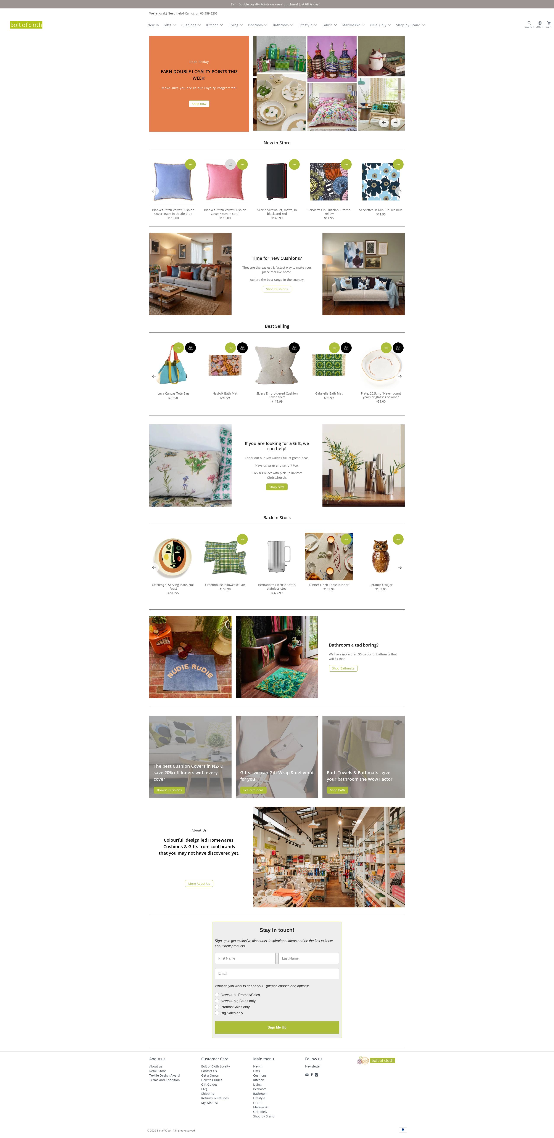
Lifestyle (305, 25)
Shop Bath (337, 790)
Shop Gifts (276, 487)
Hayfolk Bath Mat (225, 393)
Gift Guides (209, 1084)
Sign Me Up (277, 1027)
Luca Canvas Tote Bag (173, 393)
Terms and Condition (164, 1080)
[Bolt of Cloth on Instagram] (316, 1075)
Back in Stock (277, 517)
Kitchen (212, 25)
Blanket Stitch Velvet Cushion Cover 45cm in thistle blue (173, 212)
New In (153, 25)
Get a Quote (210, 1075)
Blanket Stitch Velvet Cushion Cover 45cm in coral (225, 212)
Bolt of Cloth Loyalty (215, 1066)
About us (155, 1066)
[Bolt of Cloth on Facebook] (312, 1075)
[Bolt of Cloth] (26, 25)
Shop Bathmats (343, 668)
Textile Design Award (164, 1075)
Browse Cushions (169, 790)
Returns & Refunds (215, 1098)
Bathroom (281, 25)
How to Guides (211, 1080)
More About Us (199, 883)
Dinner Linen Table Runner (329, 585)
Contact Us (209, 1071)
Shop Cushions (277, 289)
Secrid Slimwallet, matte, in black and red (277, 212)
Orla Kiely (378, 25)
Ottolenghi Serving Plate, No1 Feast (173, 587)
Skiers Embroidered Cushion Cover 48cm (277, 395)
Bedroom (255, 25)
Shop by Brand (408, 25)
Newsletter (313, 1066)
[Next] (395, 122)
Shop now (199, 104)
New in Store (277, 143)
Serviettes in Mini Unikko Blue (381, 210)
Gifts (167, 25)
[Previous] (384, 122)
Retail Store (157, 1071)
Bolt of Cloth (164, 1130)
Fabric (327, 25)
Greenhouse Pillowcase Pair (225, 585)
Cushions (188, 25)
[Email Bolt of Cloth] (307, 1075)
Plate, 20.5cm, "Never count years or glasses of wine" (381, 395)
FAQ (204, 1089)
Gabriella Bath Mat (329, 393)
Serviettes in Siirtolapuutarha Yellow (329, 212)
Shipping (207, 1093)
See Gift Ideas (253, 790)
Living (233, 25)
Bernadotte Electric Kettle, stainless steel (277, 587)
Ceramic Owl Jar (381, 585)
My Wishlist (209, 1103)
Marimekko (351, 25)
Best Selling (277, 326)
